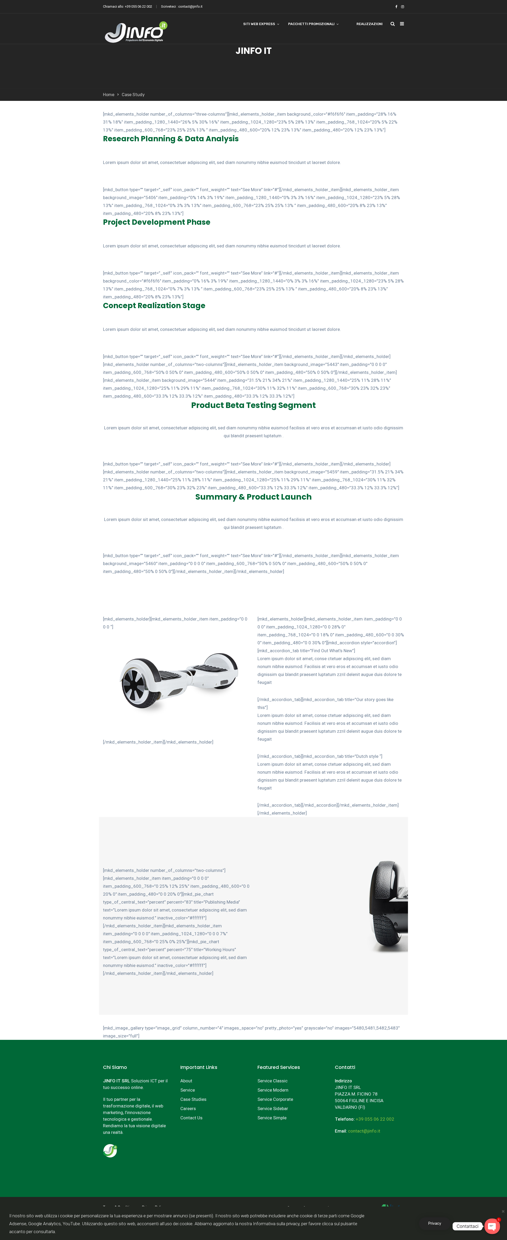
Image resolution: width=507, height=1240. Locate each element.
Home (108, 94)
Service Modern (272, 1090)
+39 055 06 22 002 (138, 6)
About (186, 1080)
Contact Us (191, 1117)
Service (187, 1090)
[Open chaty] (492, 1226)
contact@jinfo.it (190, 6)
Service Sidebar (272, 1108)
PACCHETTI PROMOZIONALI (311, 24)
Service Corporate (275, 1099)
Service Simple (272, 1117)
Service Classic (272, 1080)
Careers (188, 1108)
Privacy (434, 1223)
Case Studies (193, 1099)
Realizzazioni (369, 24)
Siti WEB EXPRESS (259, 24)
